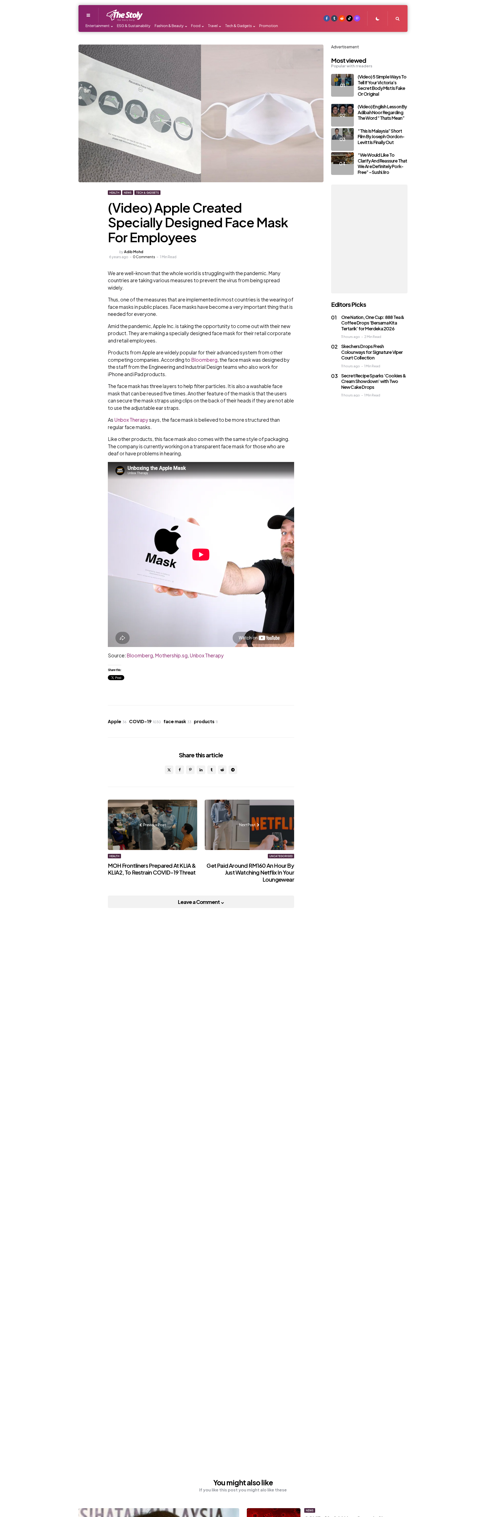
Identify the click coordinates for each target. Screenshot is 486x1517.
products (206, 721)
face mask (177, 721)
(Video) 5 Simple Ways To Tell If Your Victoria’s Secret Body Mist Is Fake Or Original (382, 85)
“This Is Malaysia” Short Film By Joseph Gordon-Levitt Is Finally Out (381, 136)
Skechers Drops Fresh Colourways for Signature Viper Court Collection (372, 351)
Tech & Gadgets (147, 192)
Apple (117, 721)
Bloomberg (204, 360)
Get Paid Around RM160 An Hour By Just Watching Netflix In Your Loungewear (250, 872)
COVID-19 (145, 721)
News (128, 192)
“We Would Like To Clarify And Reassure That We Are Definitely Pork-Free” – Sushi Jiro (382, 163)
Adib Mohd (133, 251)
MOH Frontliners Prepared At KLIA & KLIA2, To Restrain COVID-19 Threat (152, 869)
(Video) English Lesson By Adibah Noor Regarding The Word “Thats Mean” (382, 112)
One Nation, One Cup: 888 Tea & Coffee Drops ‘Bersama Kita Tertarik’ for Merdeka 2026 (372, 322)
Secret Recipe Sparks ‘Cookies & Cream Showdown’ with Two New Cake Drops (373, 381)
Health (114, 192)
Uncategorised (281, 856)
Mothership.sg (171, 655)
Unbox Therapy (131, 420)
